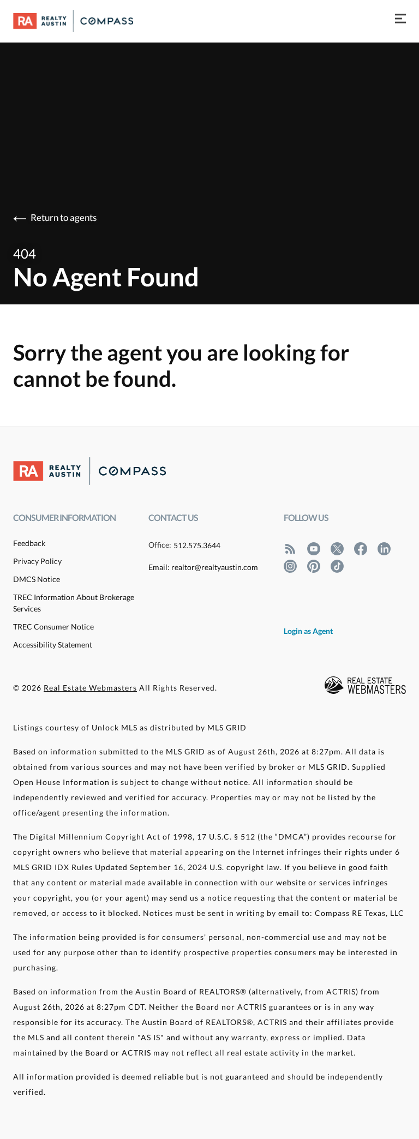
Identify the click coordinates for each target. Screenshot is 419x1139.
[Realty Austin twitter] (337, 548)
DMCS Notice (36, 579)
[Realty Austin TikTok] (337, 566)
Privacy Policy (37, 561)
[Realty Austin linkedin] (384, 548)
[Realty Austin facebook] (360, 548)
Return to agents (64, 217)
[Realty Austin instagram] (290, 566)
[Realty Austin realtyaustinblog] (290, 548)
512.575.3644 (196, 545)
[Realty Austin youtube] (313, 548)
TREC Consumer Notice (53, 626)
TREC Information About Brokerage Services (73, 602)
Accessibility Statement (52, 644)
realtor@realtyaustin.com (214, 567)
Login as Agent (308, 631)
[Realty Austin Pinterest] (313, 566)
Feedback (29, 543)
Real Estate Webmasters (90, 687)
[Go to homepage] (84, 21)
